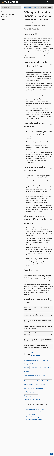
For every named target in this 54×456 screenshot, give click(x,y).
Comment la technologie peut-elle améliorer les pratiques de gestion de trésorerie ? (37, 315)
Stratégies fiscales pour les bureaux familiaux (36, 364)
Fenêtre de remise (29, 384)
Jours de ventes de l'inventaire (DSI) (33, 388)
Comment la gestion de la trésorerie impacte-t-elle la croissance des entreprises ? (38, 340)
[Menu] (47, 2)
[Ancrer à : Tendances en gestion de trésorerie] (51, 168)
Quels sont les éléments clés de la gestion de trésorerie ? (36, 308)
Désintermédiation (46, 381)
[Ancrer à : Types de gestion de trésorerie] (51, 124)
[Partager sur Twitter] (27, 29)
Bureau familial (5, 12)
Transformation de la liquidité (32, 400)
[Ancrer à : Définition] (35, 34)
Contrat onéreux (40, 384)
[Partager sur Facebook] (25, 29)
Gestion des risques (6, 17)
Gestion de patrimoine (7, 14)
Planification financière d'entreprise (39, 354)
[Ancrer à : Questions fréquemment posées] (51, 300)
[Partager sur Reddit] (33, 29)
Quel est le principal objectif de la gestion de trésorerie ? (37, 334)
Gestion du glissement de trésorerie (35, 412)
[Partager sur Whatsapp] (35, 29)
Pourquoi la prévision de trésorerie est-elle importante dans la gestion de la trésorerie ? (36, 346)
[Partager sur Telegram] (38, 29)
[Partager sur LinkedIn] (30, 29)
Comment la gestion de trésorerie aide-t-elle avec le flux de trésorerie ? (38, 321)
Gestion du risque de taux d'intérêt (35, 409)
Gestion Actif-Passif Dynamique (34, 419)
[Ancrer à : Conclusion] (37, 270)
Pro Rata (26, 368)
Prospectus (34, 368)
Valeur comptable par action (31, 381)
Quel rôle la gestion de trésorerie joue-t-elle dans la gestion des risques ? (38, 327)
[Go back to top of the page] (51, 454)
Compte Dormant (28, 371)
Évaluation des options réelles (32, 392)
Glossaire (3, 19)
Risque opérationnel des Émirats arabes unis (36, 360)
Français (50, 2)
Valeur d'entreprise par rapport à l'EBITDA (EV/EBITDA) (35, 376)
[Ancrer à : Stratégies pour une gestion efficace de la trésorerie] (51, 219)
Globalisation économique (33, 417)
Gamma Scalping (30, 414)
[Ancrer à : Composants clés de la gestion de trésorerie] (51, 64)
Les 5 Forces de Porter (45, 368)
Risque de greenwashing (30, 396)
